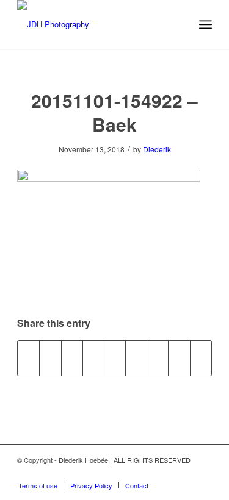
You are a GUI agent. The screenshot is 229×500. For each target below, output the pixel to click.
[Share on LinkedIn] (114, 358)
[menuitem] (205, 24)
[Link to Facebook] (203, 472)
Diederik (157, 149)
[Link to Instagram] (184, 472)
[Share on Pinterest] (93, 358)
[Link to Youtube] (166, 472)
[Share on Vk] (157, 358)
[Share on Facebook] (28, 358)
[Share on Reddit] (179, 358)
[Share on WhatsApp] (72, 358)
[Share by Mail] (201, 358)
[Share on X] (50, 358)
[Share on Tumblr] (136, 358)
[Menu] (205, 24)
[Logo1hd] (95, 24)
